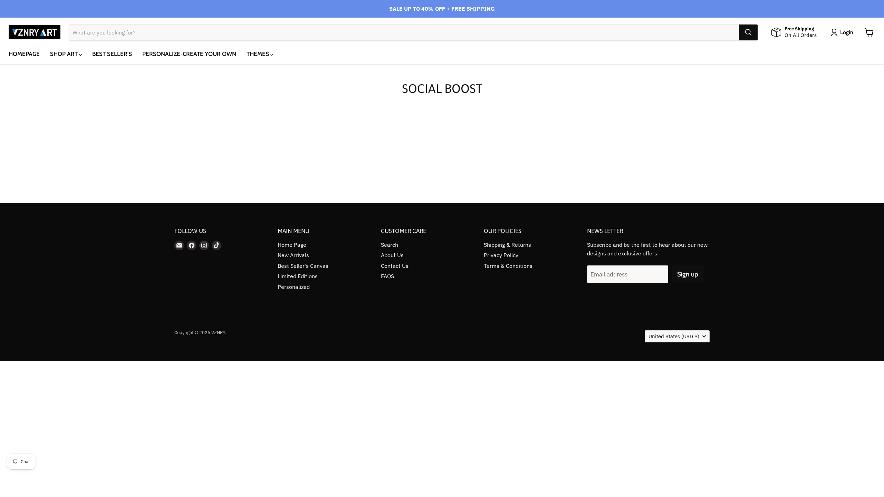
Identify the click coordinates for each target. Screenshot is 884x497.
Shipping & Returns (507, 244)
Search (389, 244)
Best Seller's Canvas (303, 265)
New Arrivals (293, 255)
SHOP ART (64, 53)
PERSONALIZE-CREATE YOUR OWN (189, 53)
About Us (392, 255)
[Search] (748, 32)
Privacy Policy (501, 255)
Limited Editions (298, 276)
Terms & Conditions (508, 265)
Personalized (294, 286)
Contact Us (395, 265)
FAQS (387, 276)
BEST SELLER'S (112, 53)
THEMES (258, 53)
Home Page (292, 244)
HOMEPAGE (24, 53)
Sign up (687, 274)
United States (673, 336)
